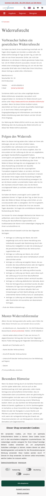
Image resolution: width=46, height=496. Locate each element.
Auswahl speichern (23, 489)
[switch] (7, 469)
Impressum (22, 463)
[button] (25, 7)
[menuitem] (12, 13)
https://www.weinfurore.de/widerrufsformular (27, 102)
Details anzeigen (23, 493)
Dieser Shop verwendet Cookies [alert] (23, 427)
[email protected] (18, 331)
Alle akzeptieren (23, 483)
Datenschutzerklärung (9, 463)
